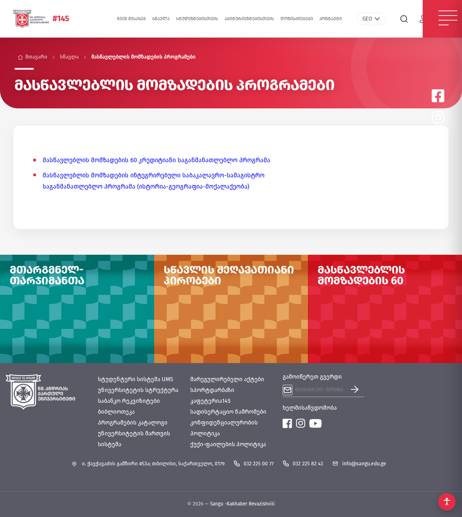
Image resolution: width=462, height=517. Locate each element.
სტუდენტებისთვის (197, 18)
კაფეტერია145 (210, 400)
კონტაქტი (330, 18)
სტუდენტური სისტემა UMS (135, 379)
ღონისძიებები (296, 18)
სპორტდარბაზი (212, 390)
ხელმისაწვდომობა (310, 407)
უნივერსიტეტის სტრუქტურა (138, 390)
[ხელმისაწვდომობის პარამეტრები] (447, 501)
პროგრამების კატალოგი (132, 422)
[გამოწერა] (357, 390)
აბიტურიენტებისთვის (249, 18)
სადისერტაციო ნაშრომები (228, 411)
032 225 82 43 (308, 464)
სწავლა (161, 18)
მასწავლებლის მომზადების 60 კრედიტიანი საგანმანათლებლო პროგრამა (156, 160)
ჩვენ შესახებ (131, 18)
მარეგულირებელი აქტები (227, 379)
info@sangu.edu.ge (364, 464)
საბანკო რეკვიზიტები (129, 400)
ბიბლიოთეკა (116, 411)
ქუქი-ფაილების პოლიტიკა (228, 444)
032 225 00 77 (259, 464)
